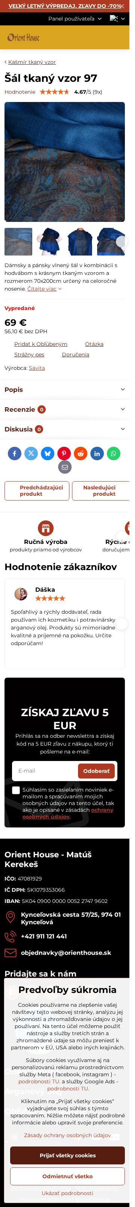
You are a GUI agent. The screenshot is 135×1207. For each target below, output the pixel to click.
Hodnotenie (19, 92)
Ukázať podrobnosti (67, 1193)
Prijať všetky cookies (68, 1155)
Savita (37, 368)
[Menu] (120, 37)
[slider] (55, 92)
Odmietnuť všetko (67, 1176)
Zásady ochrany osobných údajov (67, 1135)
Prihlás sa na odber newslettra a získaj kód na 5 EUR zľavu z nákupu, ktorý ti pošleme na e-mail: (64, 744)
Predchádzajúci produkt (41, 491)
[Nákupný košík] (102, 37)
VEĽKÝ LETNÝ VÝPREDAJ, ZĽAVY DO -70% (65, 6)
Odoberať (96, 771)
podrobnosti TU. (39, 1081)
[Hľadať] (84, 37)
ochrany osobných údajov (67, 813)
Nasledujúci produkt (99, 491)
